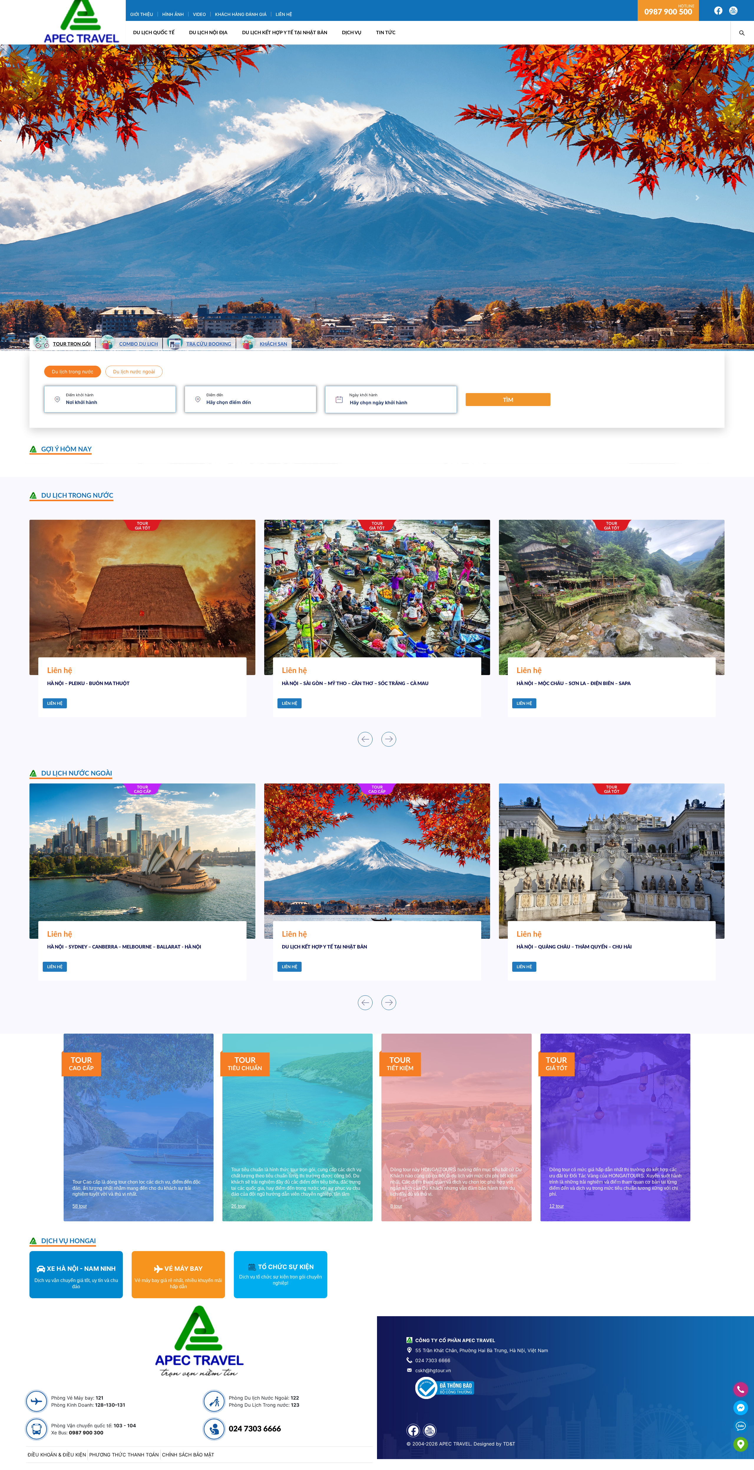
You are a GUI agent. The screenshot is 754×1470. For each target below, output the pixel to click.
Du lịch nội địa (208, 32)
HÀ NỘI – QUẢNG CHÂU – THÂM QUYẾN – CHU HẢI (133, 947)
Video (199, 14)
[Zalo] (740, 1426)
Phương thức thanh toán (124, 1455)
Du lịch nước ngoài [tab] (134, 371)
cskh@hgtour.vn (433, 1370)
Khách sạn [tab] (273, 344)
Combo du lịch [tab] (138, 344)
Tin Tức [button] (386, 32)
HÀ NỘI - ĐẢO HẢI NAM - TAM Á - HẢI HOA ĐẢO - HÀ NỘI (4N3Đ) (383, 947)
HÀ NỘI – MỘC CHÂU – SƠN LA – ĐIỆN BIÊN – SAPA (121, 683)
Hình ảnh (173, 14)
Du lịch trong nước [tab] (72, 371)
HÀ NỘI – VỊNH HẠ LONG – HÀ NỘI (571, 683)
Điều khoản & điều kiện (57, 1455)
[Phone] (740, 1389)
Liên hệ (284, 14)
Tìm (508, 400)
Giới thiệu (141, 14)
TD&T (509, 1444)
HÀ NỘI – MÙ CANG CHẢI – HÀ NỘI (338, 683)
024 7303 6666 (255, 1429)
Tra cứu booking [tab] (208, 344)
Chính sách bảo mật (188, 1455)
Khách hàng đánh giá (241, 14)
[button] (56, 197)
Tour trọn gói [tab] (72, 344)
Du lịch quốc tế (153, 32)
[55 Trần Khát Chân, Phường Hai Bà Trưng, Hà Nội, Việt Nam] (740, 1444)
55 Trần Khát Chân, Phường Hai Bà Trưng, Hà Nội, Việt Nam (481, 1350)
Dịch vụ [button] (351, 32)
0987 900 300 (86, 1433)
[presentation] (365, 739)
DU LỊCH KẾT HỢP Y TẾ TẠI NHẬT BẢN (284, 32)
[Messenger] (740, 1407)
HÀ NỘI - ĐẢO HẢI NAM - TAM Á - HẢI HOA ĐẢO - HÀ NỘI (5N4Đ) (617, 947)
